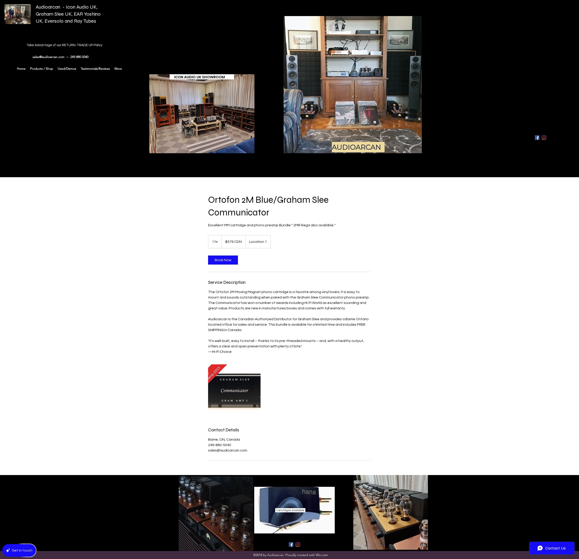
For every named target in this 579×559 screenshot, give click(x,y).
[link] (223, 260)
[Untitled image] (234, 390)
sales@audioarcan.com (48, 57)
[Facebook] (537, 137)
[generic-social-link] (544, 137)
